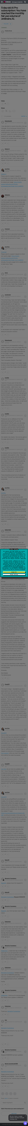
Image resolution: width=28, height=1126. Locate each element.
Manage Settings (14, 574)
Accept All (14, 572)
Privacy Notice (8, 565)
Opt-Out (23, 569)
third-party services (17, 566)
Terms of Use (20, 565)
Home (7, 2)
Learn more (23, 558)
